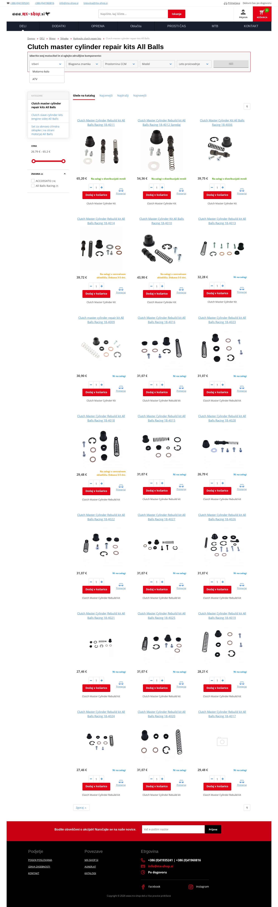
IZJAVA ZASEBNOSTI (39, 866)
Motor (52, 38)
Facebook (154, 886)
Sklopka (64, 38)
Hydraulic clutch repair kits (87, 38)
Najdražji (123, 95)
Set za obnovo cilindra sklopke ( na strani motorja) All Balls (45, 130)
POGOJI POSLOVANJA (40, 860)
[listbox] (47, 75)
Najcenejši (106, 95)
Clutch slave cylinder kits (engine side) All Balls (47, 116)
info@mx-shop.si (68, 3)
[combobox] (47, 64)
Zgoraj (80, 807)
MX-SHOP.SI (91, 860)
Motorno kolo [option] (41, 71)
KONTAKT (33, 873)
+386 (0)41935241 (20, 3)
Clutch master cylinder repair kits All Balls (46, 105)
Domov (31, 38)
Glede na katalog (84, 95)
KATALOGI (90, 873)
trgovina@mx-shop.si (96, 3)
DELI (42, 38)
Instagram (202, 886)
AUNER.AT (90, 866)
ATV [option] (35, 79)
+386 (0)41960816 (44, 3)
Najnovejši (140, 95)
